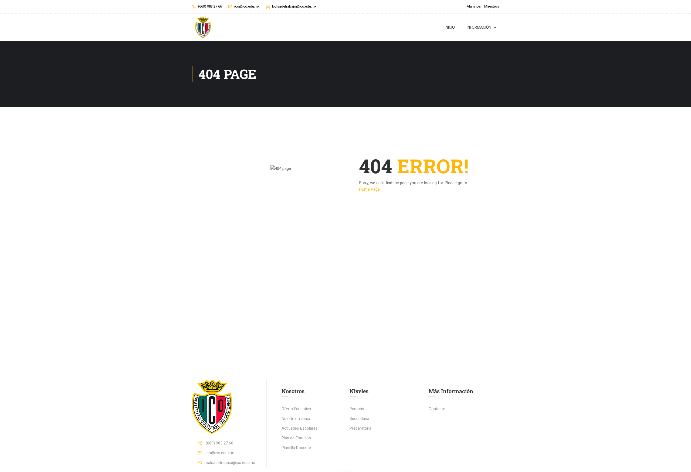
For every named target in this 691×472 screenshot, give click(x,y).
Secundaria (359, 418)
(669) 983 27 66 (210, 6)
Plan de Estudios (296, 438)
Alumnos (474, 6)
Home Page (369, 189)
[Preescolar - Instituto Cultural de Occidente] (203, 27)
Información (479, 27)
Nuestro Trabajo (296, 418)
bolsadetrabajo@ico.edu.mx (294, 6)
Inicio (450, 27)
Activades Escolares (300, 428)
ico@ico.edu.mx (246, 6)
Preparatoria (360, 428)
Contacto (437, 408)
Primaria (357, 408)
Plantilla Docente (296, 447)
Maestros (491, 6)
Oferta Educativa (296, 408)
